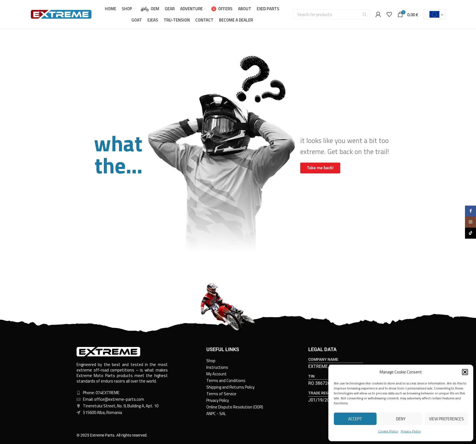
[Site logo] (61, 14)
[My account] (378, 14)
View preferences (446, 419)
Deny (400, 419)
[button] (465, 372)
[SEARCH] (364, 14)
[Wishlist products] (389, 14)
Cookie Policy (388, 431)
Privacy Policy (411, 431)
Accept (355, 419)
